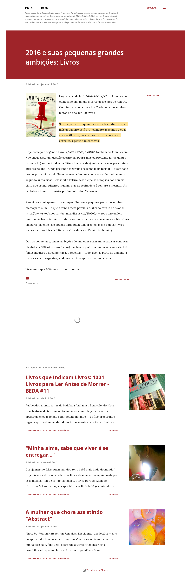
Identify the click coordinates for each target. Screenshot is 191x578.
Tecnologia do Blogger (97, 570)
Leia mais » (113, 430)
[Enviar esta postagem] (27, 279)
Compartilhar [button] (152, 95)
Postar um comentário (56, 430)
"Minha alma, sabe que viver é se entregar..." (67, 451)
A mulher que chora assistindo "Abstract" (64, 515)
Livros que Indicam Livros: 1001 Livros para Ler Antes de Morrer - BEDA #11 (67, 384)
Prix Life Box (36, 7)
